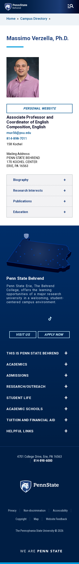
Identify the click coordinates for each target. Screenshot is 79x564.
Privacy (12, 510)
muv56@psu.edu (18, 133)
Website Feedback (56, 519)
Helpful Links (20, 431)
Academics (16, 364)
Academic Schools (24, 409)
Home (10, 19)
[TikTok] (50, 318)
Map (36, 519)
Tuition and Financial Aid (30, 420)
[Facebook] (18, 318)
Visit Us (23, 334)
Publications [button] (22, 201)
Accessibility (60, 510)
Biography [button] (20, 180)
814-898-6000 (43, 461)
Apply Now (53, 334)
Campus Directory (33, 19)
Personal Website (39, 108)
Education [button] (20, 212)
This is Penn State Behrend (32, 353)
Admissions (17, 375)
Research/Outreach (26, 387)
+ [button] (65, 353)
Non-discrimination (35, 510)
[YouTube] (60, 318)
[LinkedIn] (39, 318)
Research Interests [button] (28, 190)
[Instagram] (29, 318)
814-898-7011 (16, 138)
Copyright (21, 519)
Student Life (18, 398)
